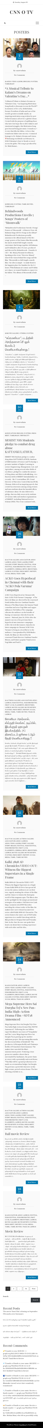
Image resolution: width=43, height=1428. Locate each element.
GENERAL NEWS (21, 569)
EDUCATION (11, 433)
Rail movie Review (17, 1134)
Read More (32, 152)
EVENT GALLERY (28, 843)
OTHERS (22, 333)
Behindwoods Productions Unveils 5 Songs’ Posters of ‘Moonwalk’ (19, 217)
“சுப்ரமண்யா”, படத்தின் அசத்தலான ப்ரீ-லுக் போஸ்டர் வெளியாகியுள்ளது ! (19, 343)
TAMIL (13, 712)
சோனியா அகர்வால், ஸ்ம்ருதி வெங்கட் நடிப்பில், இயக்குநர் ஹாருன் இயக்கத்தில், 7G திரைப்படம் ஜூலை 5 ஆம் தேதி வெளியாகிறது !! (20, 728)
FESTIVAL (28, 564)
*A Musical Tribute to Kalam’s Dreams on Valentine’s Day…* (19, 92)
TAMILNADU (9, 84)
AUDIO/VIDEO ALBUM (14, 81)
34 (26, 1289)
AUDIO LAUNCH (22, 841)
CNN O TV (21, 12)
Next (33, 1289)
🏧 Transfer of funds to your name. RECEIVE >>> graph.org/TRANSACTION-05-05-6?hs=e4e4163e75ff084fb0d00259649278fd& (21, 1378)
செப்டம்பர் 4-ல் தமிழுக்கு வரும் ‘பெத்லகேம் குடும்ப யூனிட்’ (19, 1320)
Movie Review (14, 1231)
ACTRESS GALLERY (14, 700)
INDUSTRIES (32, 569)
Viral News (22, 1425)
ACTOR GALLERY (13, 560)
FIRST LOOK (31, 567)
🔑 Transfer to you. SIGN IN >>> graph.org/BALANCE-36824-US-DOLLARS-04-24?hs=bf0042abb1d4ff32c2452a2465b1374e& (20, 1353)
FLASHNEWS (9, 569)
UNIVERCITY (24, 435)
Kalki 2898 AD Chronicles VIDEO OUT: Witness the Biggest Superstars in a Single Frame (21, 869)
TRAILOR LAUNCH (23, 999)
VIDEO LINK (20, 574)
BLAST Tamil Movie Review (13, 1358)
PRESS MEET (24, 571)
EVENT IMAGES (18, 564)
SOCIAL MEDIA (10, 574)
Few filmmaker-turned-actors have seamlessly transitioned (21, 1383)
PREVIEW (33, 571)
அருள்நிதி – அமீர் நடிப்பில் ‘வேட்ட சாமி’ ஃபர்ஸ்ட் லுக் (17, 1337)
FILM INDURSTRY (19, 567)
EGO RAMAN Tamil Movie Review (16, 1371)
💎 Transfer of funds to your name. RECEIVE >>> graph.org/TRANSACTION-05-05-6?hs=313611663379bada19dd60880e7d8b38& (21, 1366)
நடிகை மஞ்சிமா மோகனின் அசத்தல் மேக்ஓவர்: (16, 1326)
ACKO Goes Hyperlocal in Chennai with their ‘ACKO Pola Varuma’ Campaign (20, 584)
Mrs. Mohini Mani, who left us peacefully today (20, 1415)
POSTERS (34, 81)
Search (5, 1296)
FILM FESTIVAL (17, 703)
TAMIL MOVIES (27, 204)
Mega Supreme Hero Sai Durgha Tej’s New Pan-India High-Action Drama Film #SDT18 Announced (21, 1011)
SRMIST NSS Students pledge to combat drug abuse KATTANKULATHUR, (20, 446)
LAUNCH (8, 571)
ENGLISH (26, 81)
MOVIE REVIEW (30, 707)
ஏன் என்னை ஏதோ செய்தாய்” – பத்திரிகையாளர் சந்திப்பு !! (20, 1331)
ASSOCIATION (25, 560)
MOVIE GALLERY (13, 333)
